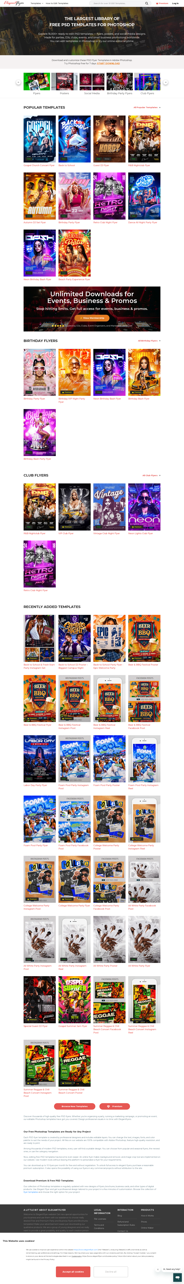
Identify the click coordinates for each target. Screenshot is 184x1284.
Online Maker (147, 1228)
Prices (144, 1222)
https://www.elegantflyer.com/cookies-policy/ (99, 1256)
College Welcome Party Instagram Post (36, 907)
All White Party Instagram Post (38, 967)
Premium (163, 3)
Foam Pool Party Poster (106, 785)
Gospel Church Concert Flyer (39, 165)
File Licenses (100, 1219)
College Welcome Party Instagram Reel (141, 847)
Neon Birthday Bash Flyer (37, 279)
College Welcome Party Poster (106, 847)
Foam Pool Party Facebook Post (73, 847)
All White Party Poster (105, 966)
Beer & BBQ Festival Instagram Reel (104, 726)
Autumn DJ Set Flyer (35, 222)
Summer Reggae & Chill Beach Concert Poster (71, 1091)
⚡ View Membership (92, 318)
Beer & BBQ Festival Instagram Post (69, 726)
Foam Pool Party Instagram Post (73, 787)
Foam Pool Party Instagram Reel (143, 787)
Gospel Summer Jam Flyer (72, 1026)
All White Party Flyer (139, 966)
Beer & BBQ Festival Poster (143, 664)
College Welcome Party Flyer (74, 905)
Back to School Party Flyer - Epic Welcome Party (108, 666)
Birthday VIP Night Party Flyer (71, 400)
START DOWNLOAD (108, 63)
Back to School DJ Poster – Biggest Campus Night (73, 666)
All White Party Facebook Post (142, 907)
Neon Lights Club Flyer (140, 533)
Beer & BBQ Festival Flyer (37, 725)
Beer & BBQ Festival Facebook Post (139, 726)
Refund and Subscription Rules (126, 1223)
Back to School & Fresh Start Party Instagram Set (39, 666)
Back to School (66, 165)
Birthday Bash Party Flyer (37, 459)
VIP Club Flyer (66, 533)
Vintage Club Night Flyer (106, 533)
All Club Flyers (150, 475)
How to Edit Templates (57, 3)
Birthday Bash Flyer (138, 398)
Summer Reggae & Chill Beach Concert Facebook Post (107, 1029)
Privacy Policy (49, 1259)
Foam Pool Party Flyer (36, 845)
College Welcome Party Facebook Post (106, 907)
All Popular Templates (146, 107)
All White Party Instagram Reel (72, 967)
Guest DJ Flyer (101, 165)
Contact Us (122, 1231)
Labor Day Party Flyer (35, 785)
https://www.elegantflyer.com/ (86, 1250)
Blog (119, 1215)
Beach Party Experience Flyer (74, 279)
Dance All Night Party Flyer (142, 222)
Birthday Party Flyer (69, 222)
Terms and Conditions (99, 1226)
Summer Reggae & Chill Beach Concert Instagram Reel (142, 1029)
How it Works (147, 1215)
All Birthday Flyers (148, 340)
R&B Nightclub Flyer (139, 165)
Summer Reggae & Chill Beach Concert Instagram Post (38, 1092)
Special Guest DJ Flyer (36, 1026)
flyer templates (31, 1192)
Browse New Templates (75, 1106)
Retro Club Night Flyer (105, 222)
